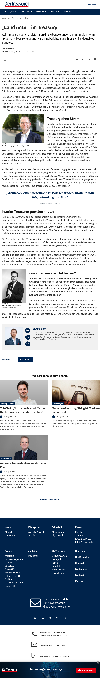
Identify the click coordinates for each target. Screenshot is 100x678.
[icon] (35, 605)
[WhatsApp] (65, 618)
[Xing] (35, 618)
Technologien (58, 404)
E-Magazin (34, 527)
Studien (79, 535)
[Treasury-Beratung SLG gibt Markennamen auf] (76, 392)
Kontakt (79, 563)
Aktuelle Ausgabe (37, 532)
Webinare (9, 556)
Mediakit (80, 575)
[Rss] (57, 618)
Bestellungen (58, 569)
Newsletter (57, 566)
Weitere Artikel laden (49, 499)
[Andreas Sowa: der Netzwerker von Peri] (24, 447)
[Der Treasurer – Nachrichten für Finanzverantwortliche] (17, 4)
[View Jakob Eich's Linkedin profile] (27, 330)
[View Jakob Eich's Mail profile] (27, 343)
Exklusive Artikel (60, 556)
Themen (6, 359)
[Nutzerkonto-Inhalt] (1, 417)
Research (80, 527)
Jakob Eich (9, 49)
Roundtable (10, 586)
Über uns (80, 551)
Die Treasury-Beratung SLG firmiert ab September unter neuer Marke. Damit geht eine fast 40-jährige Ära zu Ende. (74, 423)
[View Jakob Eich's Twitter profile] (27, 337)
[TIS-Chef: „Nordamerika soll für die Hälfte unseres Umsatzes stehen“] (24, 392)
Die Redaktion (82, 557)
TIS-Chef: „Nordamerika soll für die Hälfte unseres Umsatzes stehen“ (22, 410)
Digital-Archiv (58, 535)
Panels (78, 532)
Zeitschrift (57, 527)
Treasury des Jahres (15, 582)
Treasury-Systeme (7, 404)
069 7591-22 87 (59, 632)
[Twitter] (50, 618)
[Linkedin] (43, 618)
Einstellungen (58, 573)
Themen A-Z (11, 535)
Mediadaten (81, 569)
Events (8, 551)
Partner (79, 581)
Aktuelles (9, 532)
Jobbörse (33, 551)
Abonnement (58, 532)
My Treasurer (59, 551)
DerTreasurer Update (56, 599)
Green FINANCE (12, 572)
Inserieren (33, 556)
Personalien (23, 18)
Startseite (6, 18)
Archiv (31, 535)
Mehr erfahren (85, 670)
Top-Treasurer (6, 459)
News (14, 18)
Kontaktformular (59, 645)
